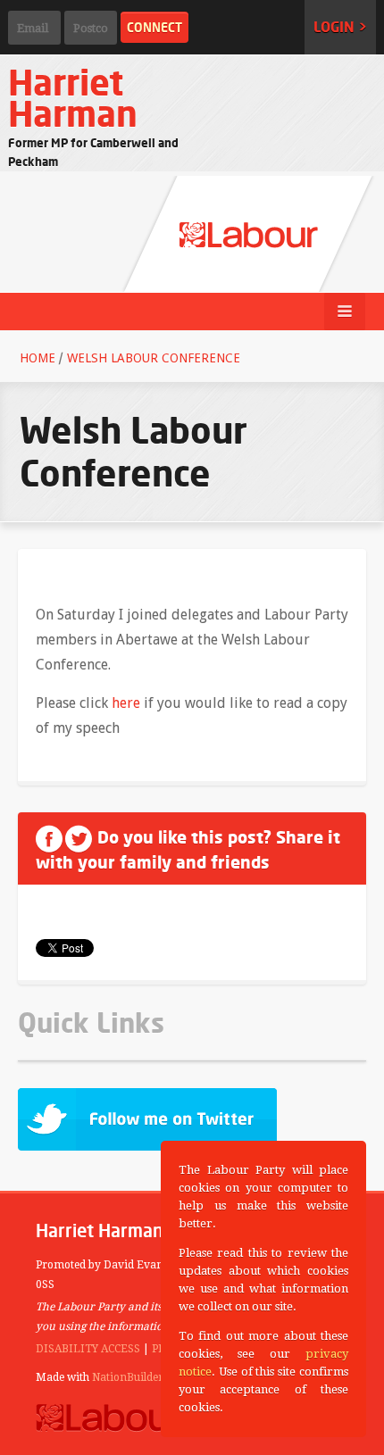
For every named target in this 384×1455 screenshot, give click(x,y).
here (126, 702)
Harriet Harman (73, 98)
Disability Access (88, 1349)
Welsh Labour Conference (153, 358)
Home (37, 358)
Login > (340, 27)
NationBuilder (127, 1377)
